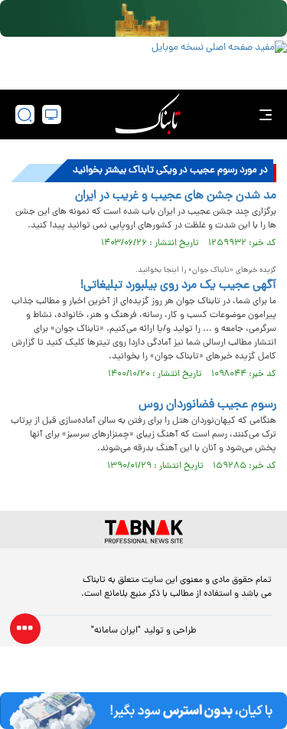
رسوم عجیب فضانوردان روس (207, 405)
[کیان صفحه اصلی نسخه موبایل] (143, 710)
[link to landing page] (148, 114)
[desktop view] (51, 114)
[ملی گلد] (143, 18)
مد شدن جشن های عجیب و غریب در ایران (175, 196)
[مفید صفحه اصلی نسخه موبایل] (143, 61)
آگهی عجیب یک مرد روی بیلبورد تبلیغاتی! (178, 285)
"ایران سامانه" (116, 631)
